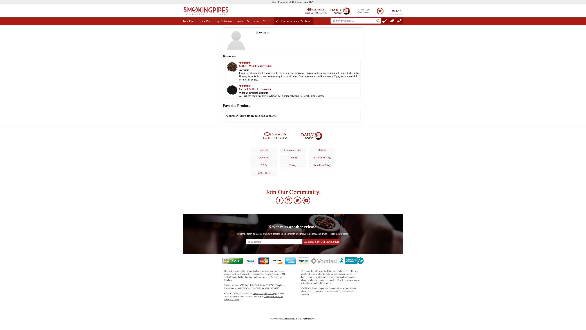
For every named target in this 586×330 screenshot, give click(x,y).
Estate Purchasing (322, 157)
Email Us (309, 13)
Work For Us (264, 173)
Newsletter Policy (322, 165)
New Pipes (189, 20)
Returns (322, 150)
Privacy (293, 165)
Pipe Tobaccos (224, 20)
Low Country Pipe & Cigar (264, 293)
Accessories (252, 20)
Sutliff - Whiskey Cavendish (255, 65)
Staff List (264, 150)
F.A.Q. (264, 165)
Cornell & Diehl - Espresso (255, 88)
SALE (266, 20)
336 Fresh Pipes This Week (296, 20)
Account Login (363, 9)
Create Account (363, 12)
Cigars (239, 20)
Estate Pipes (205, 20)
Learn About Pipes (293, 150)
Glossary (293, 157)
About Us (264, 157)
